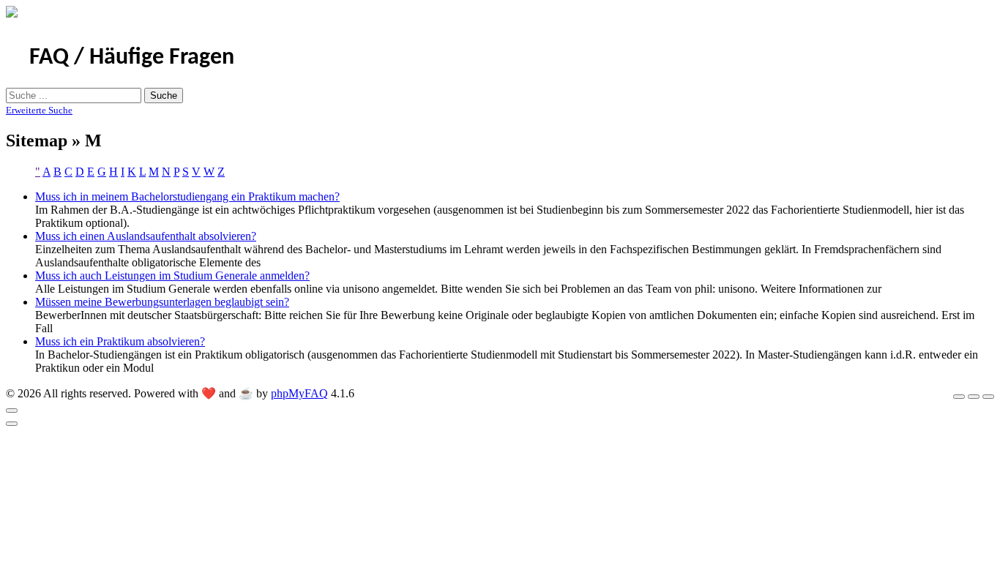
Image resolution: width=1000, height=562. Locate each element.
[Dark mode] (974, 396)
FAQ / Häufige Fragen (131, 58)
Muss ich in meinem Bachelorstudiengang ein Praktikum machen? (187, 196)
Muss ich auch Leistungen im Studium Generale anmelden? (172, 275)
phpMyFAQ (299, 393)
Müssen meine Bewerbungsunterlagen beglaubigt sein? (162, 302)
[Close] (12, 410)
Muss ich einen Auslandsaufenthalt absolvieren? (145, 236)
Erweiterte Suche (39, 110)
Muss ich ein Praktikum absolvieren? (120, 341)
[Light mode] (959, 396)
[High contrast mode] (988, 396)
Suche (163, 95)
